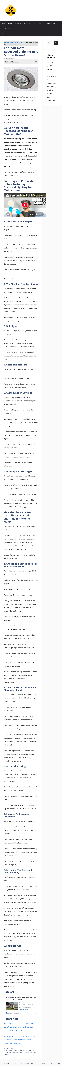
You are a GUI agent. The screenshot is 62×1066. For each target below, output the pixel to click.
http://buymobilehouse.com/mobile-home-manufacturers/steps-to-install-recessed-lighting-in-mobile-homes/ (19, 1027)
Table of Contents (12, 62)
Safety (34, 23)
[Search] (56, 43)
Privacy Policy (50, 1063)
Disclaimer (57, 1063)
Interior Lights (10, 1048)
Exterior (17, 23)
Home (3, 23)
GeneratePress (29, 1063)
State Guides (5, 28)
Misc (40, 23)
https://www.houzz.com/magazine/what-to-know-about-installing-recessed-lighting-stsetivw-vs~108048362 (19, 1039)
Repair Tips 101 (50, 23)
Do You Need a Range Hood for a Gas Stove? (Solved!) (21, 1050)
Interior (26, 23)
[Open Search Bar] (2, 33)
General (10, 23)
